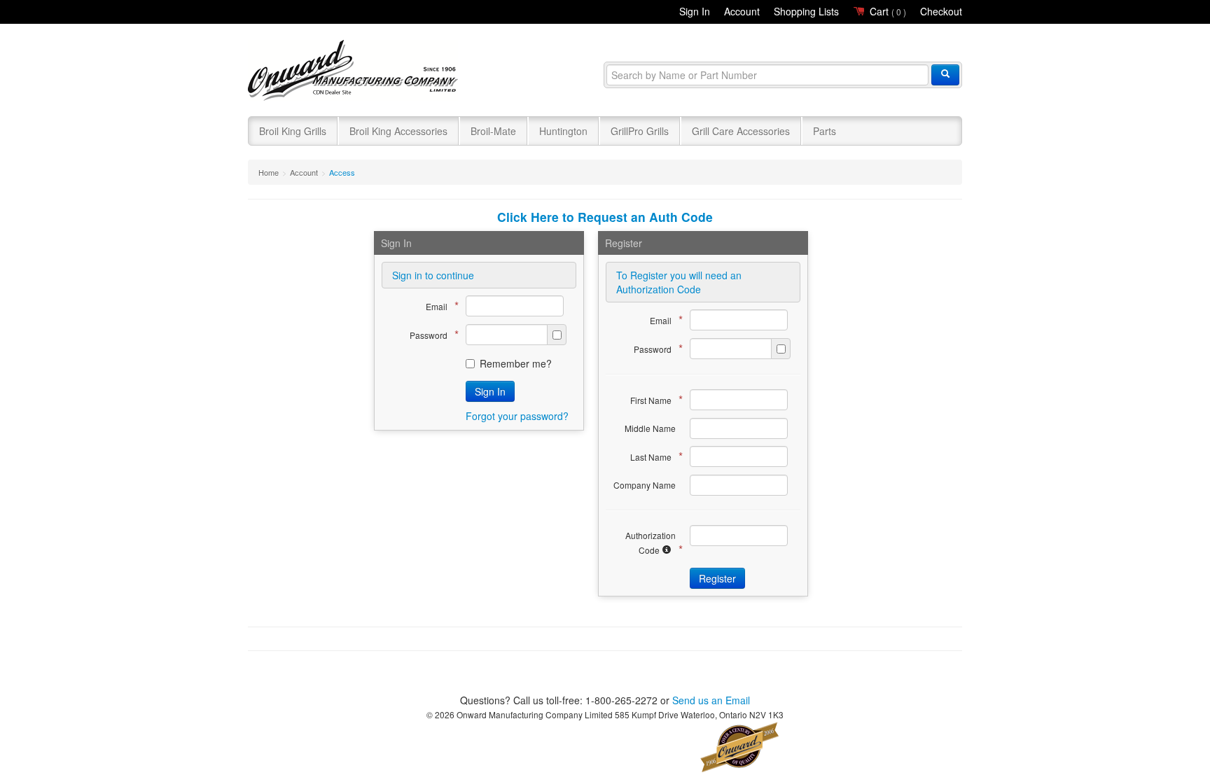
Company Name (644, 485)
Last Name (653, 456)
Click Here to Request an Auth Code (605, 216)
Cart (886, 11)
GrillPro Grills (640, 131)
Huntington (563, 131)
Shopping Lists (806, 11)
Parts (824, 131)
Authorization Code (650, 543)
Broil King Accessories (398, 131)
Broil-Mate (493, 131)
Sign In (694, 11)
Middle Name (650, 428)
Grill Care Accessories (741, 131)
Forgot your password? (517, 416)
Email (439, 306)
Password (431, 334)
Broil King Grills (292, 131)
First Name (653, 399)
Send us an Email (711, 700)
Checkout (941, 11)
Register (717, 578)
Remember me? (516, 363)
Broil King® (354, 71)
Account (742, 11)
